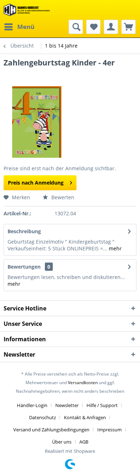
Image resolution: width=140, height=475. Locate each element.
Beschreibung (24, 231)
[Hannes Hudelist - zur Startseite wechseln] (27, 10)
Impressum (109, 429)
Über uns (61, 442)
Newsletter (67, 405)
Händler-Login (32, 405)
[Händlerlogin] (111, 27)
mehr (114, 248)
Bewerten (62, 197)
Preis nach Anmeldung (36, 182)
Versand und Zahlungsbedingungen (51, 429)
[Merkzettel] (93, 27)
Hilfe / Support (102, 405)
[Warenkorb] (128, 27)
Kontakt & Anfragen (85, 417)
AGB (83, 442)
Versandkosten (83, 382)
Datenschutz (42, 417)
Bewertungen (24, 266)
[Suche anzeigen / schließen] (76, 27)
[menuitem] (19, 27)
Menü (25, 27)
